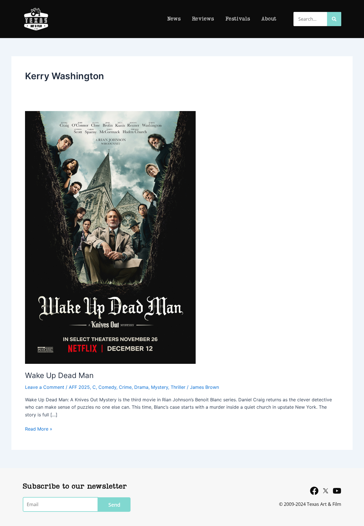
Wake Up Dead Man (59, 375)
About (268, 19)
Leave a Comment (44, 387)
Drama (141, 387)
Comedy (107, 387)
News (174, 19)
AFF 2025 (79, 387)
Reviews (203, 19)
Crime (125, 387)
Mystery (159, 387)
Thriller (178, 387)
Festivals (237, 19)
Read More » (38, 428)
